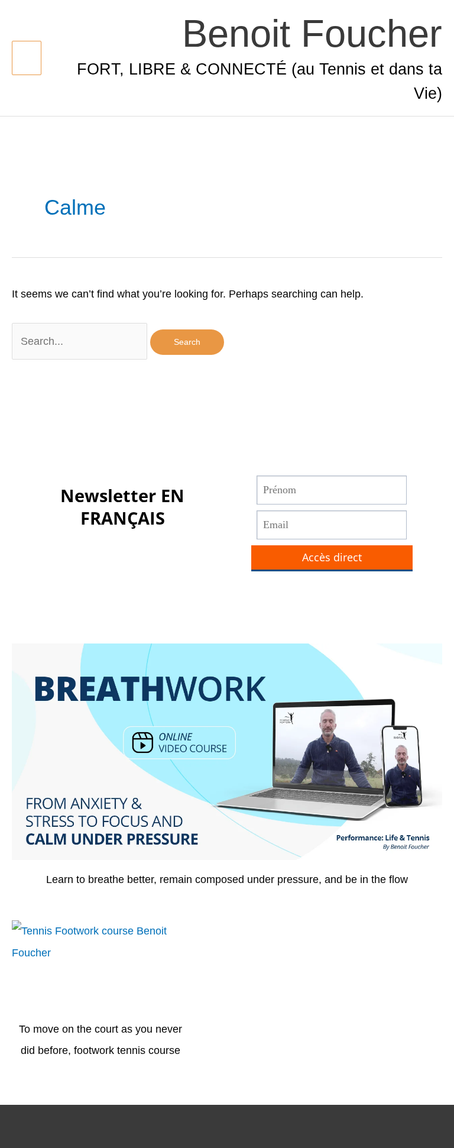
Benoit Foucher (312, 33)
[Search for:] (81, 341)
